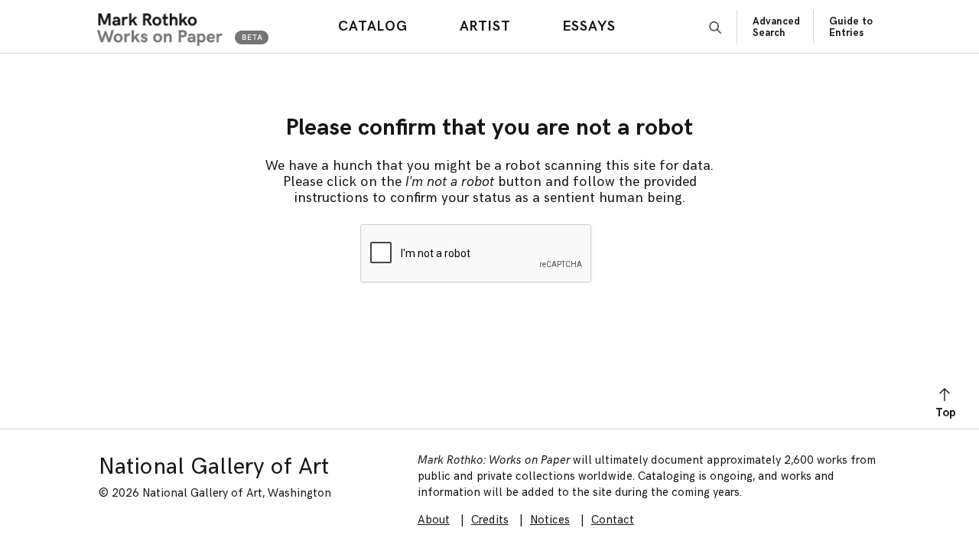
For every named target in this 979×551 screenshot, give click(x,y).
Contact (612, 520)
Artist (485, 26)
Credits (490, 520)
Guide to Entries (851, 27)
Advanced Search (776, 27)
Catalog (373, 26)
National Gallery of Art (214, 467)
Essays (589, 26)
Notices (550, 520)
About (434, 520)
